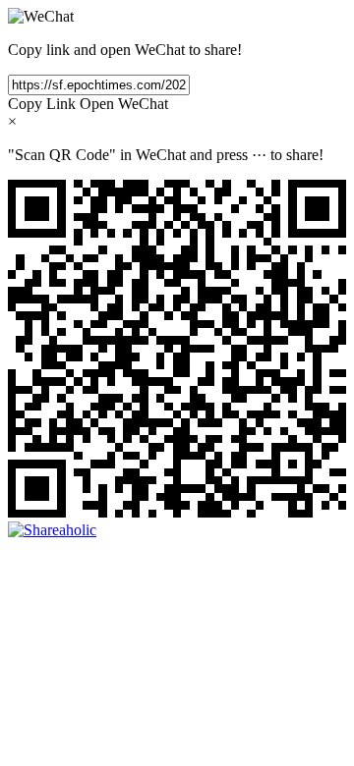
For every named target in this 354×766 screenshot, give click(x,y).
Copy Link (42, 103)
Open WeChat (124, 103)
